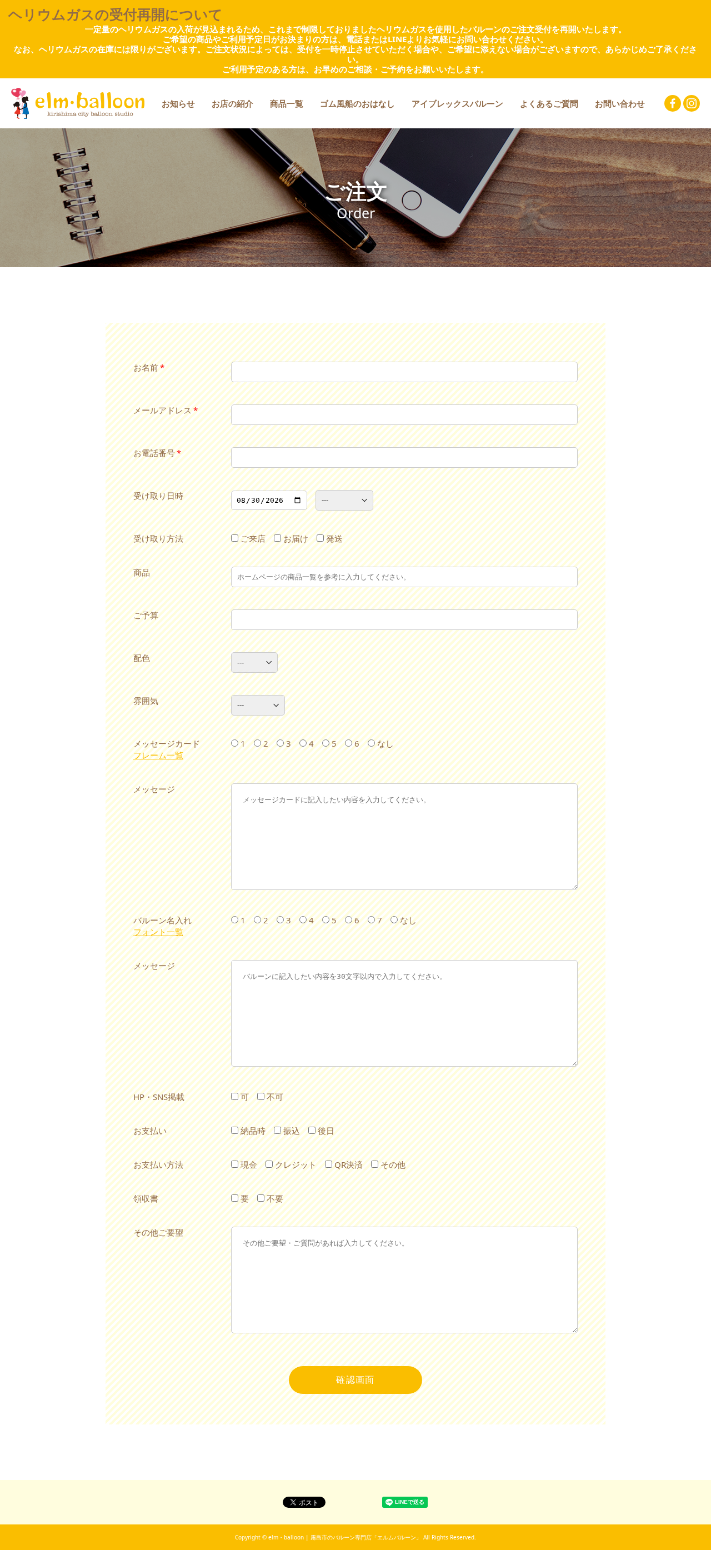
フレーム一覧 (158, 755)
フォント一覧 (158, 931)
